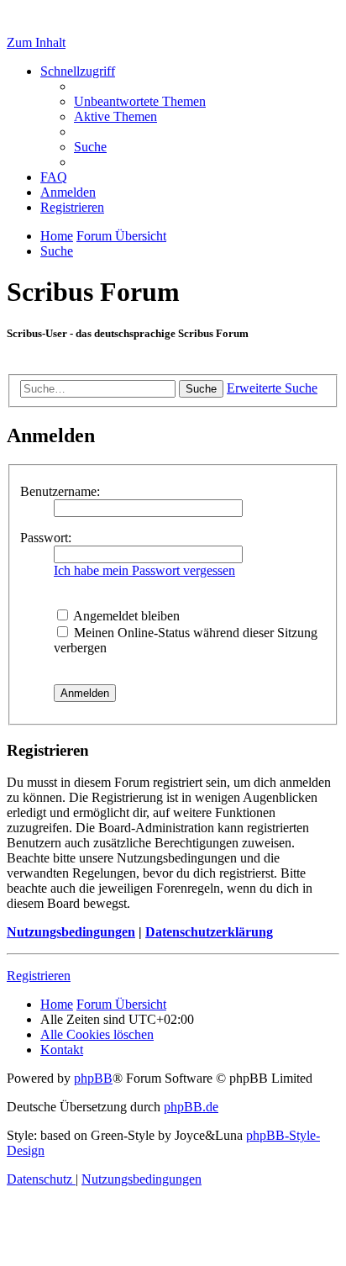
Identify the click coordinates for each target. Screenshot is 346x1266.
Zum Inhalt (36, 42)
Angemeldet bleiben (125, 616)
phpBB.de (191, 1107)
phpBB (93, 1078)
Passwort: (45, 537)
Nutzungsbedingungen (71, 932)
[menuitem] (140, 101)
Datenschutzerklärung (209, 932)
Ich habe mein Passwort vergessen (144, 570)
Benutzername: (60, 491)
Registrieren (39, 975)
